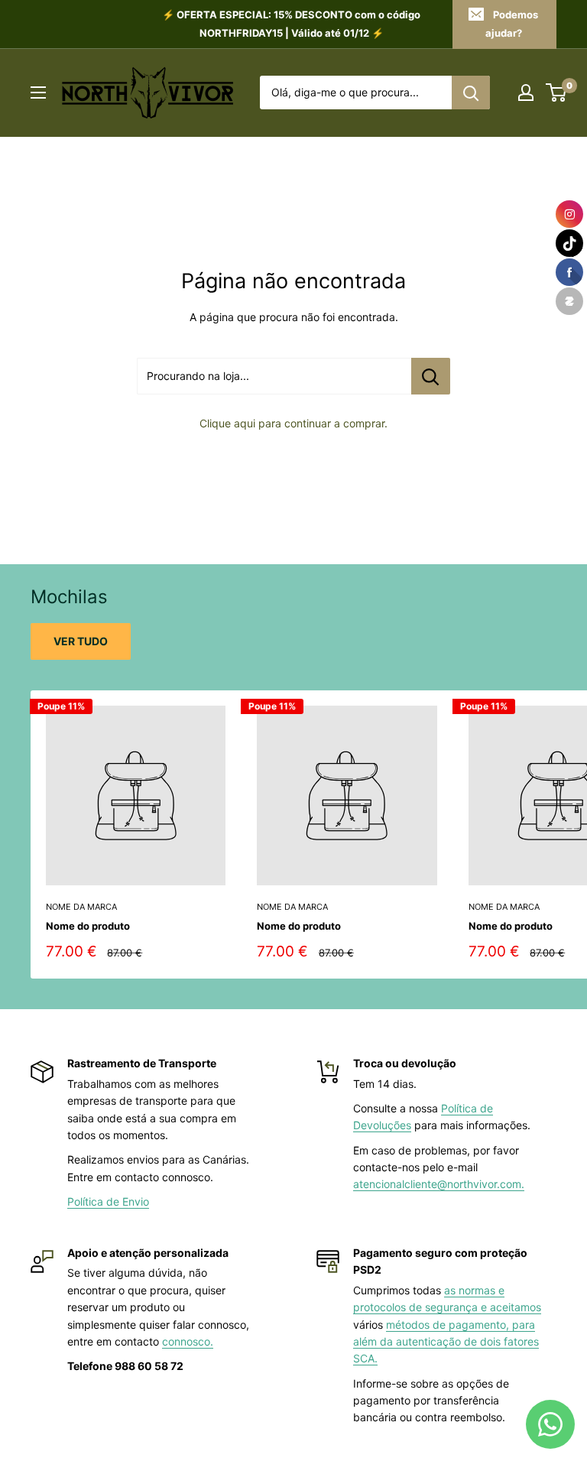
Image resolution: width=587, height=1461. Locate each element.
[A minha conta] (525, 92)
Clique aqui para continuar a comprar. (293, 423)
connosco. (187, 1341)
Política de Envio (108, 1201)
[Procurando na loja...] (430, 376)
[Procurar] (471, 92)
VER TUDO (81, 641)
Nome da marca (81, 906)
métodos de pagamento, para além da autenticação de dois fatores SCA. (446, 1341)
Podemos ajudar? (512, 23)
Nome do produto (88, 926)
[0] (556, 92)
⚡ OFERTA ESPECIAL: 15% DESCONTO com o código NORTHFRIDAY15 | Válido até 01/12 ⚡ (291, 23)
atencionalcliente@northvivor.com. (438, 1183)
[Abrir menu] (38, 92)
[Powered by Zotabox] (569, 301)
